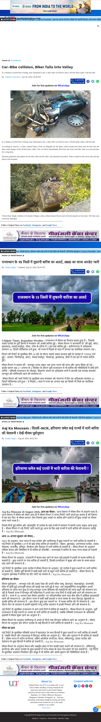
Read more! (46, 708)
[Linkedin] (86, 686)
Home (5, 60)
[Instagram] (82, 686)
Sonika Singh (10, 267)
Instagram (36, 225)
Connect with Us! (83, 681)
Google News (51, 225)
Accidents (16, 60)
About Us (46, 681)
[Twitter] (79, 686)
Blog (67, 718)
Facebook (27, 225)
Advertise (61, 718)
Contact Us (43, 718)
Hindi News (16, 255)
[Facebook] (75, 686)
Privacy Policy (52, 718)
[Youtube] (90, 686)
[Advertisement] (50, 40)
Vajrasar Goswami (12, 77)
